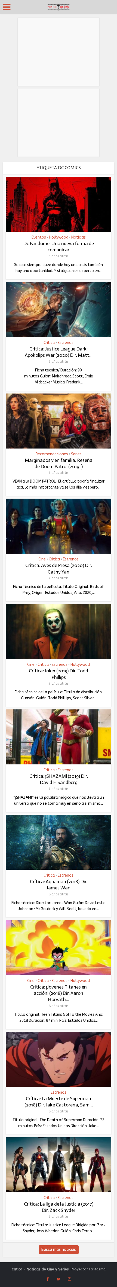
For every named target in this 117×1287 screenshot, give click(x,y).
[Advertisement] (58, 52)
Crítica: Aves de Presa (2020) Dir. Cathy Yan (58, 568)
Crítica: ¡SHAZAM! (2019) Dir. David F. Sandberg (58, 779)
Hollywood (58, 237)
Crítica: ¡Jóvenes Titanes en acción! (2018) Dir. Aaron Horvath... (58, 993)
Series (76, 454)
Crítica (49, 343)
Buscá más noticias (58, 1249)
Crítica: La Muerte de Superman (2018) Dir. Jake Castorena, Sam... (58, 1102)
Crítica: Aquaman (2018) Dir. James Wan (58, 885)
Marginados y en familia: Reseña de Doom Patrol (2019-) (59, 463)
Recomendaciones (52, 454)
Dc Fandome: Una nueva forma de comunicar (58, 246)
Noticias (78, 237)
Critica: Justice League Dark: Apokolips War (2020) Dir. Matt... (59, 352)
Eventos (39, 237)
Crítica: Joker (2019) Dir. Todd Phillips (58, 674)
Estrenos (65, 343)
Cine (42, 559)
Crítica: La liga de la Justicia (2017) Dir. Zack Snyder (58, 1207)
